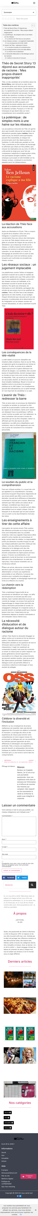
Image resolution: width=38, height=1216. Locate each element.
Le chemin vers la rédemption (15, 51)
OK (21, 1214)
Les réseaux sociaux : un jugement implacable (19, 41)
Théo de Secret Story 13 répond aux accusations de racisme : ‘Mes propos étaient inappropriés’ (18, 30)
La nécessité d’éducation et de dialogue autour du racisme (19, 55)
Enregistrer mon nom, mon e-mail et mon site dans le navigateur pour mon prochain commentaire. (17, 865)
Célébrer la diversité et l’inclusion (16, 58)
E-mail (4, 847)
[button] (34, 3)
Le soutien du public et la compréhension (18, 47)
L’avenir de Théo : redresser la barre (15, 45)
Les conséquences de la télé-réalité (17, 43)
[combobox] (16, 885)
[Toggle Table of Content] (32, 25)
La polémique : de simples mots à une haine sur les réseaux (18, 36)
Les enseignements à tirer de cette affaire (17, 49)
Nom (4, 839)
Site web (5, 854)
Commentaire (7, 815)
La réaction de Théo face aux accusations (18, 39)
